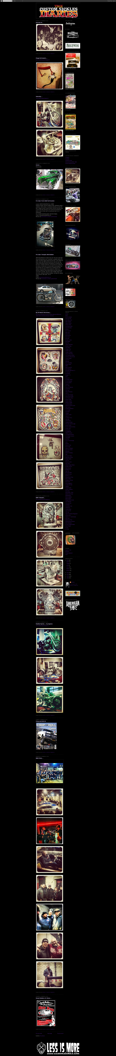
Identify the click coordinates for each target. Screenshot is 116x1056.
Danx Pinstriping (68, 362)
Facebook (67, 158)
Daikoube (67, 361)
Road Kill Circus (68, 474)
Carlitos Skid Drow (69, 344)
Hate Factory (67, 407)
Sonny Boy (67, 490)
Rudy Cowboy (68, 478)
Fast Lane (67, 390)
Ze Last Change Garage (70, 524)
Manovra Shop (68, 445)
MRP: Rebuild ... (40, 497)
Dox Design (67, 373)
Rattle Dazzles (68, 468)
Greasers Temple (68, 402)
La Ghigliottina (68, 431)
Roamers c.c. (68, 475)
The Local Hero (68, 503)
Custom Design (68, 358)
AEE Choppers (68, 321)
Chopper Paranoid (68, 352)
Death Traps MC (68, 367)
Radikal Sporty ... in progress (44, 624)
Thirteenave (67, 507)
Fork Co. (67, 393)
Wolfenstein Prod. (68, 519)
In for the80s (67, 410)
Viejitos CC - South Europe (70, 516)
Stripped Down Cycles (69, 500)
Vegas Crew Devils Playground (71, 513)
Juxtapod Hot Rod (68, 422)
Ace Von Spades (68, 317)
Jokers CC (67, 416)
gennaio (68, 570)
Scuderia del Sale (68, 484)
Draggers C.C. (68, 375)
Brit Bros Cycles (68, 339)
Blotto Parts (67, 333)
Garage (73, 582)
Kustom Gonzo (68, 425)
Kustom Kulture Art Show (70, 163)
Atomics (67, 329)
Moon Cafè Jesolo (68, 449)
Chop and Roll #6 (41, 721)
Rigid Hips (67, 471)
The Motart (67, 504)
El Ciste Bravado (68, 381)
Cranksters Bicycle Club (70, 356)
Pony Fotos (67, 463)
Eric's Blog (67, 385)
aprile (67, 565)
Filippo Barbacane (68, 391)
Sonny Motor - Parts (69, 492)
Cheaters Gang (68, 346)
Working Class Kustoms (70, 521)
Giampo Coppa (68, 399)
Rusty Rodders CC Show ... (43, 998)
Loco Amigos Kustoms (69, 436)
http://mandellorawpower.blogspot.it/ (43, 59)
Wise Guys (67, 518)
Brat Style (67, 338)
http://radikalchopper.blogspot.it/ (42, 98)
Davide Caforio (68, 364)
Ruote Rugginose (68, 483)
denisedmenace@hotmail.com (45, 277)
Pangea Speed (68, 458)
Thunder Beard (68, 509)
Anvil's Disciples (68, 327)
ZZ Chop (67, 529)
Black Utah (67, 332)
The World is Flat (68, 506)
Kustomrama (67, 429)
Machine (67, 443)
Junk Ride (67, 419)
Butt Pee (67, 343)
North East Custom (69, 457)
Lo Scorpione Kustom (69, 434)
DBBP (66, 365)
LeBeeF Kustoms (68, 432)
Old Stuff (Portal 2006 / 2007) (71, 162)
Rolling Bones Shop (69, 477)
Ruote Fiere (67, 481)
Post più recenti (39, 1033)
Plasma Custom (68, 461)
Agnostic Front (68, 550)
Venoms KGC (68, 515)
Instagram (67, 157)
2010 (68, 576)
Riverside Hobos (68, 472)
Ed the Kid (67, 378)
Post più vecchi (60, 1033)
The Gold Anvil (68, 501)
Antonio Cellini (68, 324)
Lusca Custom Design (69, 440)
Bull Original (67, 341)
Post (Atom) (42, 1035)
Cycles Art (67, 359)
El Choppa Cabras (68, 379)
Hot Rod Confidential (69, 408)
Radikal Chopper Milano (70, 464)
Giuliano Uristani (68, 400)
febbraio (68, 568)
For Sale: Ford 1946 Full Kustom (45, 201)
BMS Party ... (39, 758)
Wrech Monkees (68, 522)
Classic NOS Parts (69, 353)
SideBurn (67, 486)
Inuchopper (67, 411)
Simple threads (68, 487)
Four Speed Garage (69, 394)
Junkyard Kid (67, 420)
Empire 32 (67, 384)
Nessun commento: (50, 53)
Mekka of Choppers (69, 448)
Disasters (67, 551)
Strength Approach (69, 553)
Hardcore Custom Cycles (70, 405)
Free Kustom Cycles (69, 396)
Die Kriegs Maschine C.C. (70, 370)
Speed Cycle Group (69, 493)
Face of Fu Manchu (69, 387)
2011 (68, 574)
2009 (68, 577)
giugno (67, 561)
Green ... (38, 165)
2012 (68, 572)
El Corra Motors (68, 382)
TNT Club (67, 512)
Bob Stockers (68, 335)
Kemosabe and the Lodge (70, 423)
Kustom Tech (68, 428)
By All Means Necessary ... (43, 312)
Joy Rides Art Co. (68, 417)
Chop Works (67, 347)
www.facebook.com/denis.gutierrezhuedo (49, 216)
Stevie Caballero (68, 497)
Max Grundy (67, 446)
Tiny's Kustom (68, 510)
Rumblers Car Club (69, 480)
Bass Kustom (68, 330)
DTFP (66, 376)
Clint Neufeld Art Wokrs (69, 355)
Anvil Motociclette (68, 326)
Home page (49, 1033)
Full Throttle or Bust (69, 397)
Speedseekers (68, 495)
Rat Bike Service (68, 466)
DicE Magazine (68, 368)
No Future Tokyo (68, 455)
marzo (67, 566)
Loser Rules (67, 437)
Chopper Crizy (68, 349)
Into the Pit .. (39, 22)
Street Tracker (68, 498)
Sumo (66, 554)
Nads (66, 454)
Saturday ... (39, 96)
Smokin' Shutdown (69, 489)
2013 (68, 560)
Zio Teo (66, 527)
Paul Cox (67, 460)
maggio (68, 563)
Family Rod (67, 388)
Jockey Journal (68, 414)
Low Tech (67, 439)
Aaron (66, 315)
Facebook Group (68, 160)
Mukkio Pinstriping (69, 452)
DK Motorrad (67, 371)
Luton (66, 442)
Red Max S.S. (68, 469)
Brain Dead (67, 336)
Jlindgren (67, 413)
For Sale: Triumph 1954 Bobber (45, 254)
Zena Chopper (68, 525)
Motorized (67, 451)
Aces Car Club (68, 318)
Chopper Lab (67, 350)
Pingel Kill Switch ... (41, 58)
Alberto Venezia (68, 323)
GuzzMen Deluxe (68, 403)
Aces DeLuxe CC (68, 320)
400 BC (66, 314)
